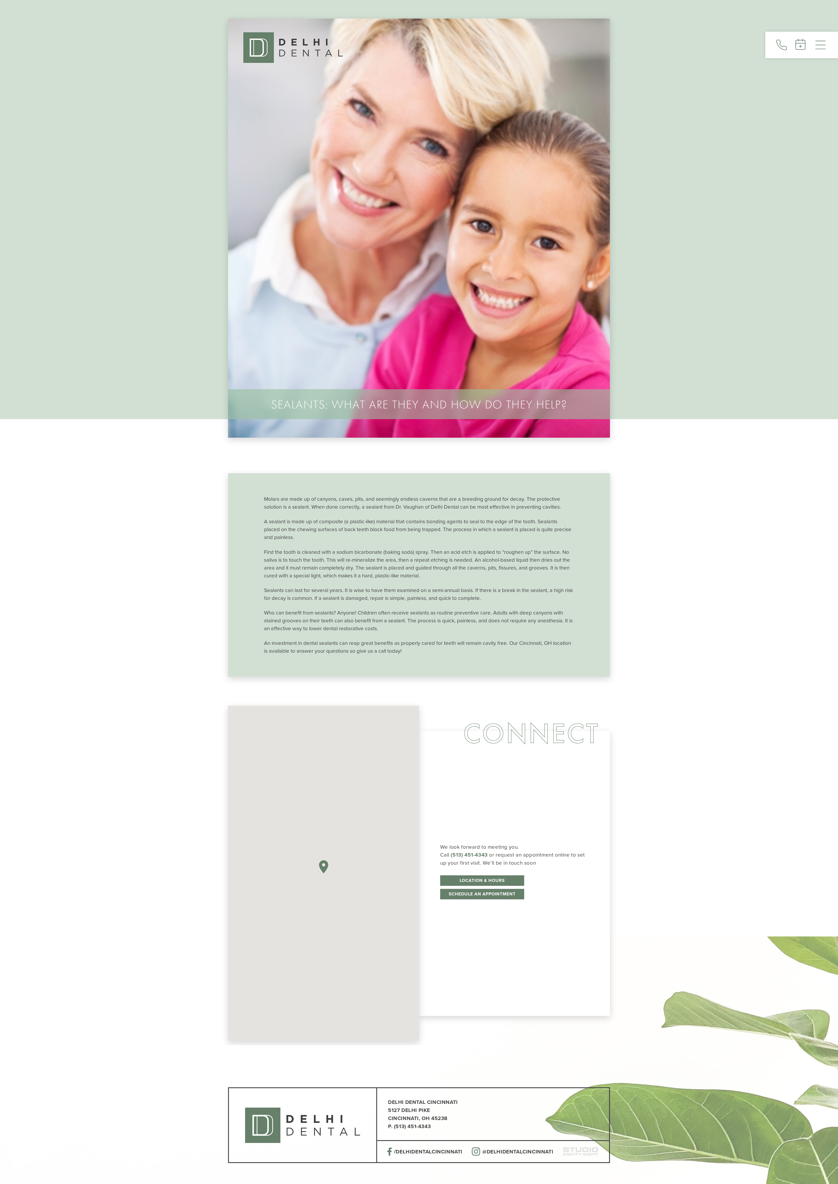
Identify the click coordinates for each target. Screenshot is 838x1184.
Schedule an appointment (482, 894)
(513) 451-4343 (469, 855)
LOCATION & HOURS (482, 880)
